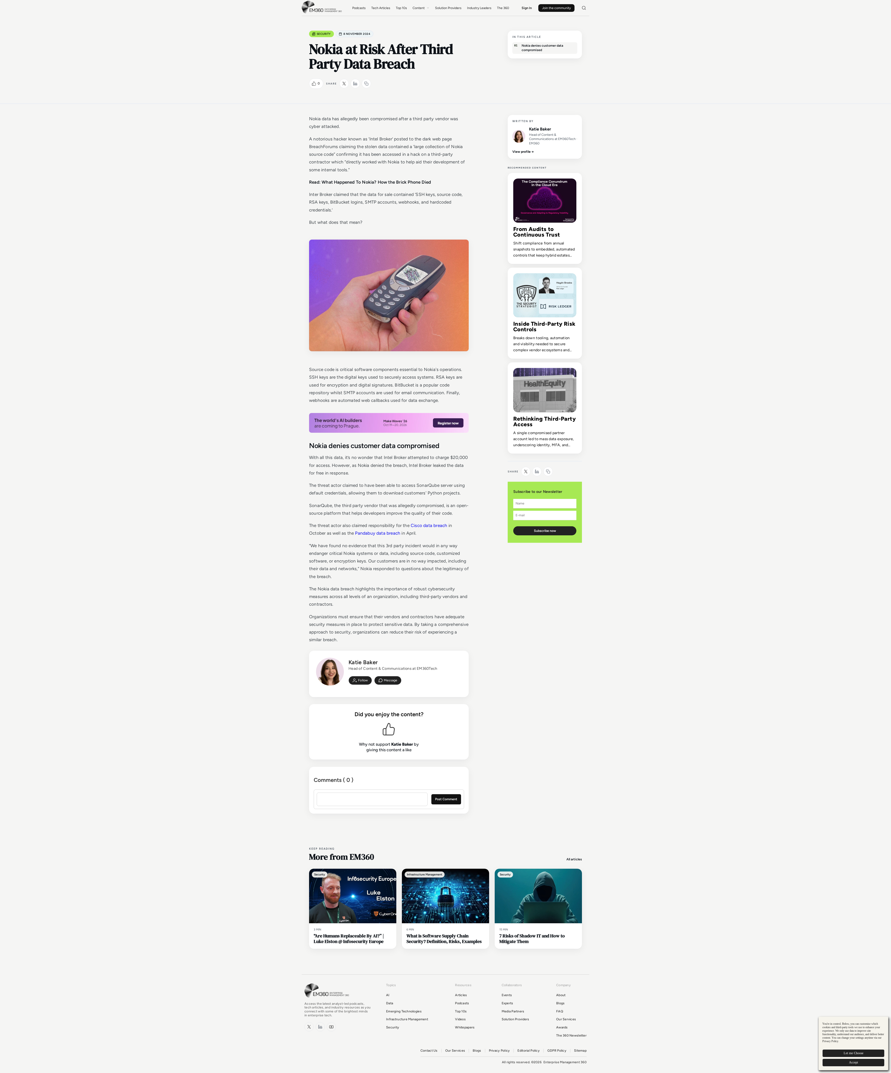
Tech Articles (380, 8)
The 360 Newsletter (571, 1035)
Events (507, 995)
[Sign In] (360, 680)
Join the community (556, 8)
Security (324, 34)
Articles (461, 995)
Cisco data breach (429, 525)
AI (388, 995)
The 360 (503, 8)
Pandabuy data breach (377, 533)
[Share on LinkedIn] (355, 83)
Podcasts (359, 8)
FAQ (559, 1011)
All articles (574, 859)
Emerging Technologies (404, 1011)
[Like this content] (314, 83)
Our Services (566, 1019)
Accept (853, 1062)
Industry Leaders (479, 8)
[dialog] (853, 1043)
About (560, 995)
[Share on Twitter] (344, 83)
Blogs (560, 1003)
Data (389, 1003)
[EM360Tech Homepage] (327, 1000)
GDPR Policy (556, 1051)
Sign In (527, 8)
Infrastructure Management (407, 1019)
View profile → (523, 152)
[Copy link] (366, 83)
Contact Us (429, 1051)
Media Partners (513, 1011)
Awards (562, 1027)
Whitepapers (465, 1027)
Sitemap (580, 1051)
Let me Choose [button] (853, 1053)
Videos (460, 1019)
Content (419, 8)
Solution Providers (448, 8)
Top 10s (401, 8)
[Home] (322, 13)
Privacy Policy (499, 1051)
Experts (507, 1003)
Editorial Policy (528, 1051)
